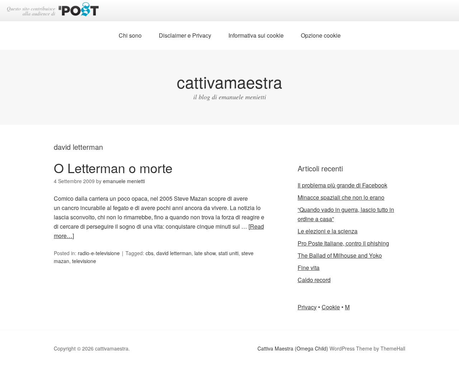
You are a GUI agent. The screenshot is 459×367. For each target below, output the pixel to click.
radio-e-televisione (99, 253)
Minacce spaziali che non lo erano (341, 197)
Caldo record (314, 280)
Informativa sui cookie (256, 35)
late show (205, 253)
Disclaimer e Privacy (185, 35)
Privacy (307, 307)
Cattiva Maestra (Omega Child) (292, 348)
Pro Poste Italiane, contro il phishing (343, 243)
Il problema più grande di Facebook (342, 185)
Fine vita (309, 267)
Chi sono (130, 35)
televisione (84, 260)
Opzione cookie (321, 35)
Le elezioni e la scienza (328, 231)
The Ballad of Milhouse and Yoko (340, 255)
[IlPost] (79, 10)
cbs (149, 253)
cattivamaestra (229, 81)
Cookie (331, 307)
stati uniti (228, 253)
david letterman (173, 253)
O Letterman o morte (113, 167)
